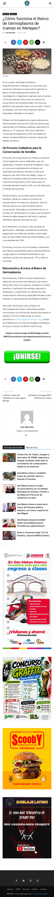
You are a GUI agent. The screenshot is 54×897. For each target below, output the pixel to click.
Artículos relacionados (13, 448)
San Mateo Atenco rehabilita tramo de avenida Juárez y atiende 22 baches (31, 476)
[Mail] (23, 880)
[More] (44, 42)
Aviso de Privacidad (40, 894)
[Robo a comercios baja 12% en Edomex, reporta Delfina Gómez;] (9, 535)
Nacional (26, 889)
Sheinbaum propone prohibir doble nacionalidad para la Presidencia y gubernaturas (31, 522)
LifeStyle (35, 889)
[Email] (37, 42)
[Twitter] (19, 42)
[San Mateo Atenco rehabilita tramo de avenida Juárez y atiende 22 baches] (9, 476)
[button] (50, 3)
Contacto (43, 889)
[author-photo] (27, 423)
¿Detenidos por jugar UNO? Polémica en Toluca (39, 396)
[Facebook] (13, 42)
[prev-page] (4, 545)
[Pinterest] (25, 42)
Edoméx (12, 10)
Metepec (13, 14)
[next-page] (8, 545)
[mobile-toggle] (4, 3)
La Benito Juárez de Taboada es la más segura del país (14, 398)
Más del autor (32, 448)
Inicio (4, 10)
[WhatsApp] (31, 42)
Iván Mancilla (10, 33)
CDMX (18, 889)
